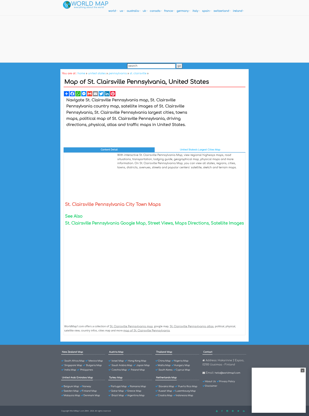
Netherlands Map (166, 377)
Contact (207, 352)
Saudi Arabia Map (122, 365)
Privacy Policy (227, 381)
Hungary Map (182, 365)
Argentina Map (136, 395)
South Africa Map (74, 361)
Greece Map (134, 391)
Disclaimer (211, 386)
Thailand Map (164, 352)
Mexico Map (96, 361)
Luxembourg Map (185, 391)
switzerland (221, 11)
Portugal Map (119, 386)
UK (144, 11)
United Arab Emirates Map (77, 377)
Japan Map (143, 365)
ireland (237, 11)
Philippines (86, 370)
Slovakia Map (166, 386)
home (81, 73)
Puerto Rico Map (187, 386)
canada (155, 11)
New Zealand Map (72, 352)
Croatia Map (165, 395)
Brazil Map (118, 395)
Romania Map (138, 386)
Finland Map (89, 391)
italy (195, 11)
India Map (70, 370)
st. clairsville (138, 73)
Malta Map (164, 365)
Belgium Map (71, 386)
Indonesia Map (184, 395)
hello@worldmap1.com (227, 373)
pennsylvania (118, 73)
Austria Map (116, 352)
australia (133, 11)
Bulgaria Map (94, 365)
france (168, 11)
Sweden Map (71, 391)
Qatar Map (117, 391)
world (112, 11)
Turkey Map (115, 377)
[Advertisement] (154, 38)
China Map (164, 361)
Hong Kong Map (137, 361)
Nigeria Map (181, 361)
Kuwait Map (165, 391)
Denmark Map (92, 395)
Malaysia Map (72, 395)
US (121, 11)
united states (97, 73)
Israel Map (118, 361)
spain (206, 11)
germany (183, 11)
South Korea (165, 370)
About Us (210, 381)
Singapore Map (73, 365)
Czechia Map (119, 370)
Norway (86, 386)
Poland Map (138, 370)
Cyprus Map (183, 370)
